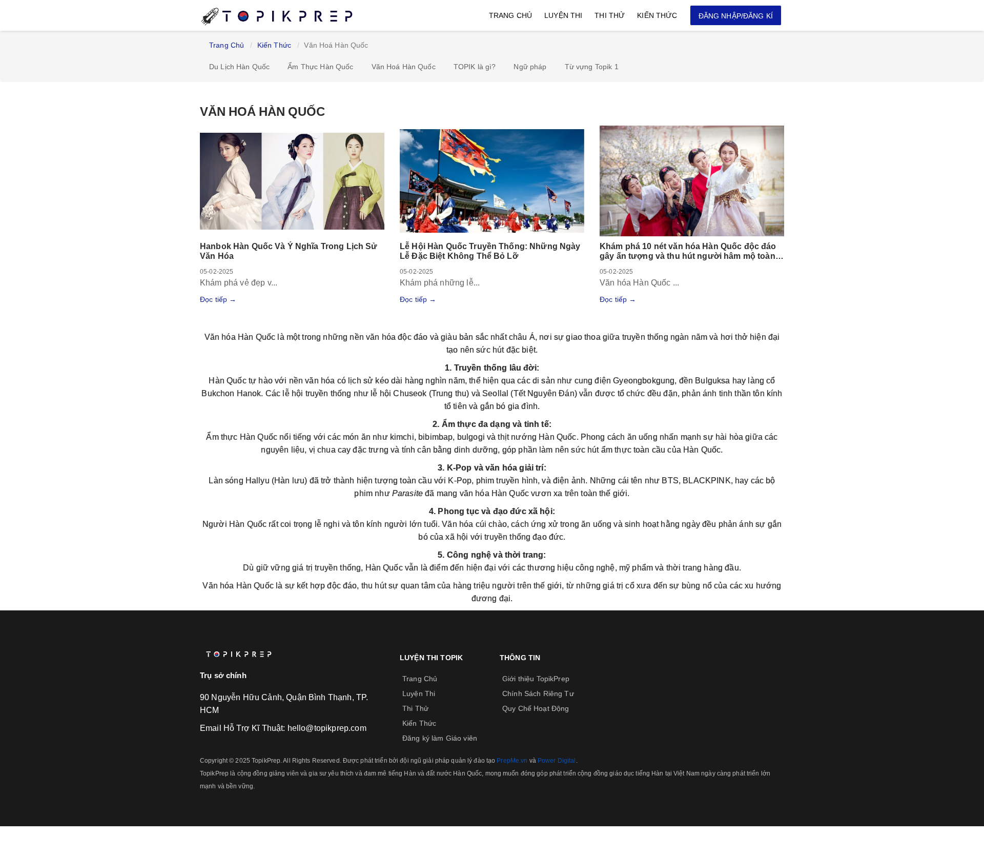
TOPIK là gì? (475, 67)
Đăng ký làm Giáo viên (439, 738)
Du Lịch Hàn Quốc (239, 67)
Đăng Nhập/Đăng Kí (736, 16)
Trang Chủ (226, 45)
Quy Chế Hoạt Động (535, 708)
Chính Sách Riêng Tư (538, 693)
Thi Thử (609, 15)
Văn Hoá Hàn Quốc (404, 67)
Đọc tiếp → (218, 299)
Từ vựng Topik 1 (592, 67)
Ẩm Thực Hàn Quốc (320, 67)
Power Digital (557, 760)
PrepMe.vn (512, 760)
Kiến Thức (657, 15)
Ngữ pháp (530, 67)
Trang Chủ (510, 15)
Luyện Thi (563, 15)
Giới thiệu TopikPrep (535, 679)
